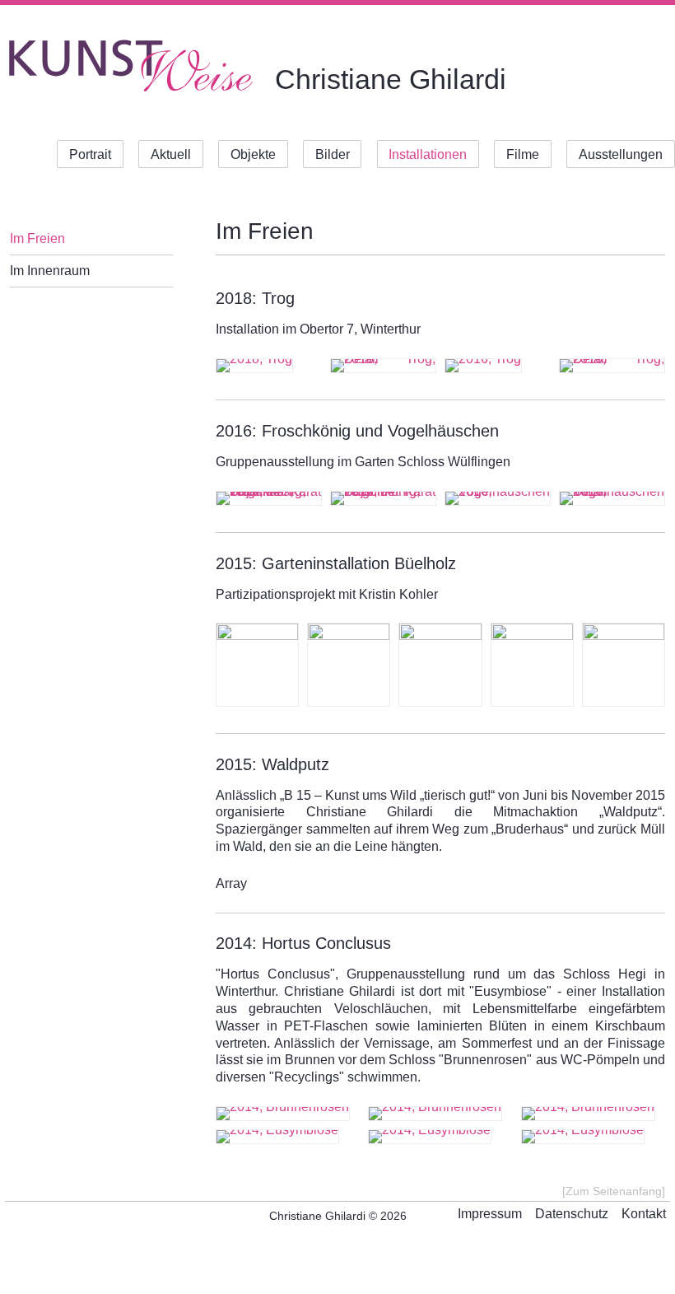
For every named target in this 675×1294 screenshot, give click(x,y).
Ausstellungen (621, 154)
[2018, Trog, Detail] (383, 365)
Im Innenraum (50, 271)
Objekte (253, 154)
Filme (522, 154)
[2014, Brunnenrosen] (288, 1113)
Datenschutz (571, 1214)
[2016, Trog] (498, 365)
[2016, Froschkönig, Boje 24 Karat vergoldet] (383, 498)
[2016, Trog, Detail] (612, 365)
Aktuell (171, 154)
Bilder (332, 154)
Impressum (490, 1214)
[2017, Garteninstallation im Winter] (257, 664)
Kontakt (643, 1214)
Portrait (90, 154)
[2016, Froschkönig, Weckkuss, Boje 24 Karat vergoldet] (269, 498)
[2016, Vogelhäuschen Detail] (612, 498)
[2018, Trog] (269, 365)
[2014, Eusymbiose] (288, 1136)
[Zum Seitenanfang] (613, 1191)
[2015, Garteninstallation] (348, 664)
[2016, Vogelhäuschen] (498, 498)
